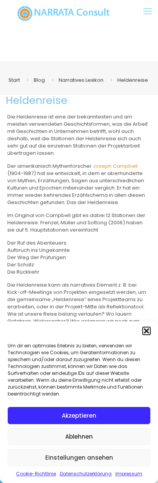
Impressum (128, 473)
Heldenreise (132, 80)
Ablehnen (79, 437)
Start (14, 80)
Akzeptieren (79, 416)
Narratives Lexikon (81, 80)
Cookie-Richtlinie (36, 473)
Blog (39, 80)
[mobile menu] (147, 11)
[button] (146, 331)
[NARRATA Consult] (64, 13)
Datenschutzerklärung (86, 473)
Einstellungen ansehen (79, 458)
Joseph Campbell (115, 166)
